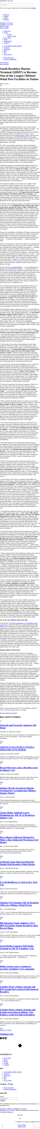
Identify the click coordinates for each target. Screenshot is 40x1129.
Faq (5, 53)
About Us (6, 43)
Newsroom (7, 49)
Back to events (4, 26)
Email (1, 1096)
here (24, 710)
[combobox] (16, 4)
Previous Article (4, 713)
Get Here (6, 1065)
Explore (6, 1063)
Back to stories (4, 28)
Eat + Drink (7, 38)
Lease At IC (7, 31)
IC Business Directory (6, 1112)
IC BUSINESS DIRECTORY (13, 46)
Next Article (13, 713)
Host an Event (11, 36)
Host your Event (8, 57)
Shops (5, 39)
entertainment (8, 41)
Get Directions (4, 62)
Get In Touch (8, 54)
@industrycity (7, 1034)
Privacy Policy (22, 1125)
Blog (5, 51)
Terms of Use (22, 1126)
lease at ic (6, 14)
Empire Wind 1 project (23, 135)
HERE (34, 8)
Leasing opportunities (10, 59)
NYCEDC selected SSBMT (13, 267)
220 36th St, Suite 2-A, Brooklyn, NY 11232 (13, 1108)
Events (6, 33)
